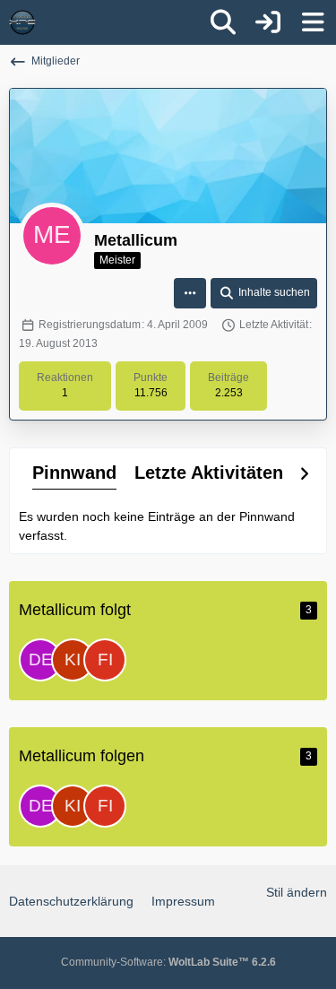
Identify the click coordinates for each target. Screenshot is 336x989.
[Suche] (223, 22)
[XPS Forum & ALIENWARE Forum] (22, 22)
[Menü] (313, 22)
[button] (190, 293)
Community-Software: (168, 962)
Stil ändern (296, 892)
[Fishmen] (104, 659)
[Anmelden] (268, 22)
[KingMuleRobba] (72, 659)
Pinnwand (74, 472)
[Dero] (40, 659)
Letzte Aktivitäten (208, 472)
